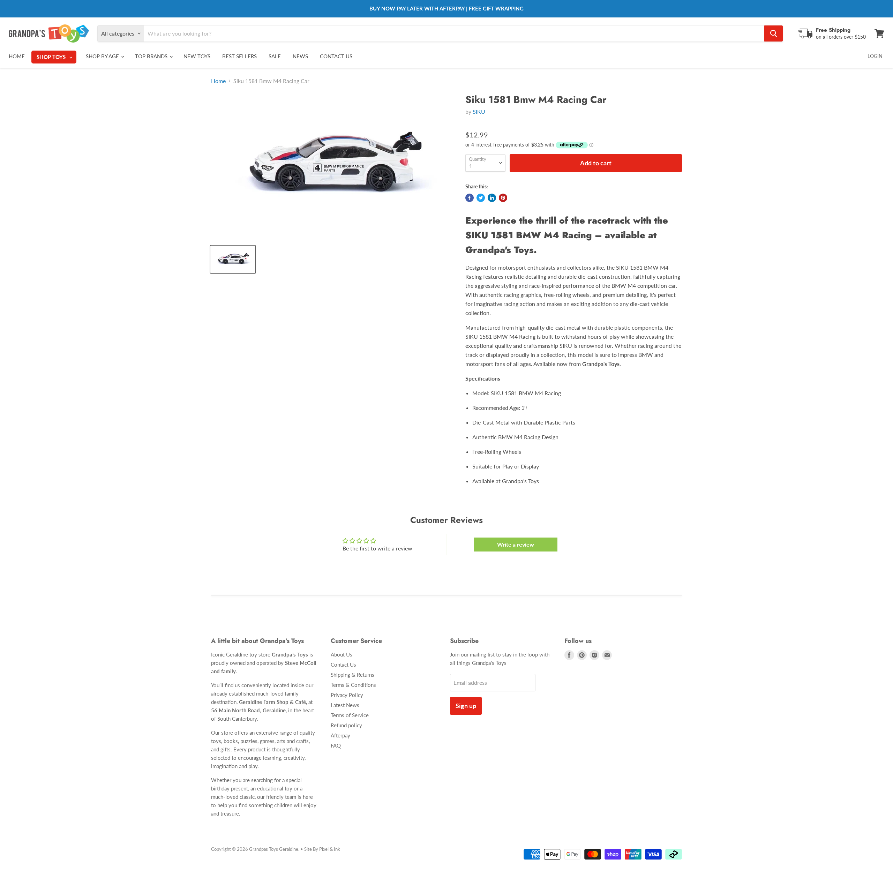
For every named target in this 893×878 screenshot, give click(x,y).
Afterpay (340, 735)
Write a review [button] (515, 544)
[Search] (773, 33)
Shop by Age (103, 56)
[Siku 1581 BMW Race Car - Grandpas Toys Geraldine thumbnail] (232, 259)
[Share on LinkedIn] (492, 198)
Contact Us (336, 56)
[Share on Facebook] (469, 198)
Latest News (345, 705)
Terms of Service (350, 715)
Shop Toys (52, 57)
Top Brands (152, 56)
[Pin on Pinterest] (503, 198)
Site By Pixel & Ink (322, 849)
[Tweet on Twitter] (480, 198)
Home (17, 56)
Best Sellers (239, 56)
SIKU (479, 111)
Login (875, 56)
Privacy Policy (347, 695)
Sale (275, 56)
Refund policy (346, 725)
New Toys (196, 56)
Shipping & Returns (352, 674)
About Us (341, 654)
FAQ (336, 745)
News (300, 56)
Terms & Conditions (353, 685)
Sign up (466, 706)
